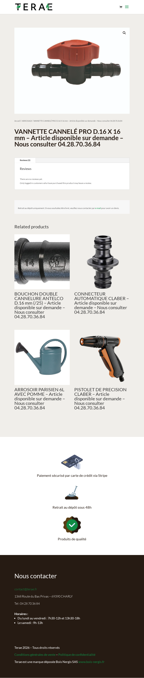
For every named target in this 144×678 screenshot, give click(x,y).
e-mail (98, 208)
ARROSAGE (27, 121)
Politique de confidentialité (76, 654)
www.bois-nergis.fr (91, 662)
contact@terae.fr (25, 589)
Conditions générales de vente (34, 654)
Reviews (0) (25, 160)
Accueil (17, 121)
